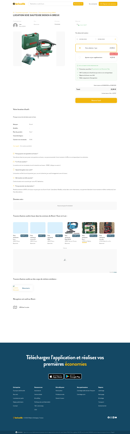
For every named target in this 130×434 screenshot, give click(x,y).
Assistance (37, 390)
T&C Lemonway (38, 406)
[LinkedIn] (113, 417)
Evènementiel (102, 406)
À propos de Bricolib (19, 390)
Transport (101, 402)
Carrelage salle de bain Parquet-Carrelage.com (86, 392)
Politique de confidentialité (42, 402)
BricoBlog (37, 398)
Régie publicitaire (18, 402)
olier (20, 24)
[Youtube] (116, 417)
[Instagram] (111, 417)
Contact (15, 406)
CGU (35, 409)
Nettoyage (101, 394)
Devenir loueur (60, 398)
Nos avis (15, 394)
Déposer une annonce (109, 4)
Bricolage (101, 398)
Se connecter (93, 4)
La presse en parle (18, 398)
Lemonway (30, 432)
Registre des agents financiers (104, 432)
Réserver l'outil (96, 100)
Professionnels (60, 394)
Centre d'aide (38, 394)
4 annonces (57, 24)
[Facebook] (108, 417)
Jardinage (101, 390)
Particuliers (59, 390)
